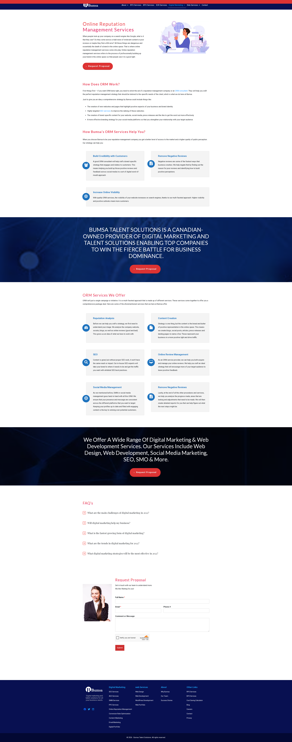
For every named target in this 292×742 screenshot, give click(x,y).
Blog (188, 705)
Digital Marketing (176, 5)
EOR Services (161, 5)
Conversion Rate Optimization (119, 714)
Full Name (120, 597)
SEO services (105, 111)
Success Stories (166, 700)
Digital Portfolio (114, 727)
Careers (189, 709)
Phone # (167, 607)
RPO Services (135, 5)
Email (118, 607)
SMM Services (114, 700)
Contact (205, 5)
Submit (120, 648)
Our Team (164, 696)
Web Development (142, 696)
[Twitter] (89, 709)
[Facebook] (84, 709)
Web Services (192, 5)
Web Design (139, 692)
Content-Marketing (116, 718)
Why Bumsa (165, 692)
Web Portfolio (140, 705)
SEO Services (114, 692)
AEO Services (114, 696)
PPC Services (114, 705)
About (124, 5)
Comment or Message (125, 616)
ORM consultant (181, 91)
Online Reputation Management (120, 709)
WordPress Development (144, 700)
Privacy (189, 718)
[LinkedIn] (93, 709)
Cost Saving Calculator (195, 700)
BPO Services (148, 5)
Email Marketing (115, 722)
